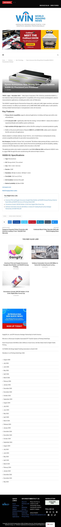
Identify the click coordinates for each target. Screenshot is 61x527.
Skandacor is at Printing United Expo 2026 (13, 353)
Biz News (10, 60)
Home (3, 60)
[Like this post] (10, 222)
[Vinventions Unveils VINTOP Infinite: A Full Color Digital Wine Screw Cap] (16, 280)
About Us (24, 502)
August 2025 (7, 403)
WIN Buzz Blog (44, 5)
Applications (15, 516)
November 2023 (8, 478)
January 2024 (7, 471)
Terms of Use (25, 514)
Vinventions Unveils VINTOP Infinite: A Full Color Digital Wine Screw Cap (24, 204)
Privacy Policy (25, 516)
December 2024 (8, 431)
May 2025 (6, 413)
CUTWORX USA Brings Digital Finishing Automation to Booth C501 (20, 349)
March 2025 (7, 420)
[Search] (58, 55)
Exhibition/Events (17, 511)
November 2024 (8, 435)
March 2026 (7, 377)
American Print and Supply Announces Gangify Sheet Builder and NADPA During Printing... (16, 264)
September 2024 (8, 442)
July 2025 (6, 406)
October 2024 (7, 438)
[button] (13, 2)
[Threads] (51, 515)
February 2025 (7, 424)
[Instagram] (50, 512)
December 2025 (8, 388)
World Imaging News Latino (9, 190)
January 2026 (7, 385)
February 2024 (7, 467)
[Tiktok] (55, 515)
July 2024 (6, 449)
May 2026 (6, 370)
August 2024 (7, 446)
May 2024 (6, 456)
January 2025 (7, 428)
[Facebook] (47, 512)
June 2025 (6, 410)
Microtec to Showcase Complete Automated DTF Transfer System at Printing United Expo (26, 338)
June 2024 (6, 453)
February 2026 (7, 381)
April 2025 (6, 417)
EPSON (4, 216)
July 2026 (6, 363)
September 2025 (8, 399)
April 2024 (6, 460)
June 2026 (6, 367)
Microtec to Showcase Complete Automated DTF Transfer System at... (26, 2)
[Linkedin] (56, 512)
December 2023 (8, 474)
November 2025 (8, 392)
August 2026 (7, 359)
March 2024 (7, 464)
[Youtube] (48, 515)
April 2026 (6, 374)
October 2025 (7, 395)
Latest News (15, 505)
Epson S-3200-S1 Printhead (15, 216)
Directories (54, 5)
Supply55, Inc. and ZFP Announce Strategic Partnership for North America (21, 334)
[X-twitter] (53, 512)
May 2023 (6, 481)
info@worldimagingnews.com (38, 514)
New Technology (19, 60)
